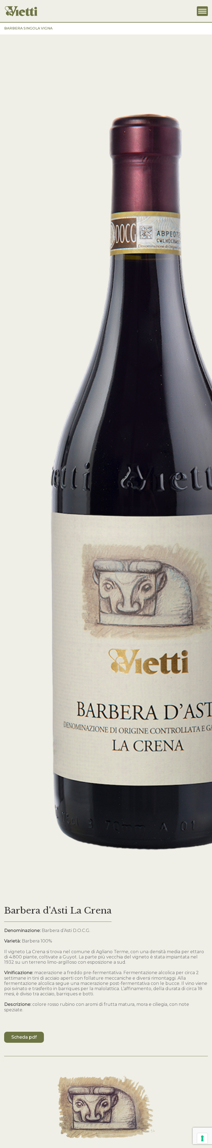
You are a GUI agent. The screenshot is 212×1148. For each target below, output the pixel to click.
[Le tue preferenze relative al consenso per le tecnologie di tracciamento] (202, 1138)
